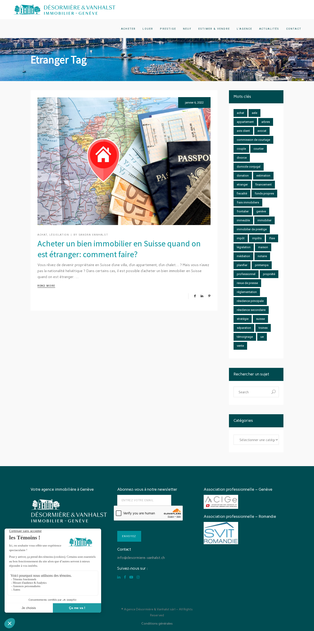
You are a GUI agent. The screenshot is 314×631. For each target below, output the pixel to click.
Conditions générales (157, 623)
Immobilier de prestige (252, 229)
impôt (241, 238)
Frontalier (243, 211)
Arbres (265, 122)
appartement (245, 122)
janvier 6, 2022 (194, 102)
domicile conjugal (248, 166)
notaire (262, 256)
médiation (243, 256)
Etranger (242, 184)
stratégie (242, 319)
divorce (242, 157)
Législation (59, 234)
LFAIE (272, 238)
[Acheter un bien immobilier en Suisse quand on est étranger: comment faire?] (124, 161)
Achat (42, 234)
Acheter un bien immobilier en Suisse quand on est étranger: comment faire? (119, 248)
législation (244, 247)
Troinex (263, 328)
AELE (254, 113)
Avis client (243, 130)
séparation (244, 328)
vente (240, 345)
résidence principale (250, 301)
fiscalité (242, 193)
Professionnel (246, 274)
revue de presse (247, 283)
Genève (261, 211)
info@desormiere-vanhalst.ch (141, 557)
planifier (242, 265)
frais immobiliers (248, 202)
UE (262, 336)
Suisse (260, 319)
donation (243, 175)
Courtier (259, 148)
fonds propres (264, 193)
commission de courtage (253, 139)
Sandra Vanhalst (93, 234)
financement (263, 184)
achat (240, 113)
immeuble (243, 220)
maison (263, 247)
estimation (263, 175)
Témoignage (245, 336)
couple (241, 148)
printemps (261, 265)
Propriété (269, 274)
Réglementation (247, 292)
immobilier (264, 220)
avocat (261, 130)
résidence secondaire (251, 310)
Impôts (257, 238)
